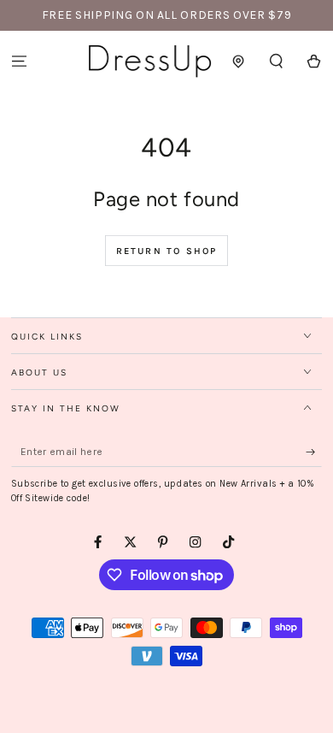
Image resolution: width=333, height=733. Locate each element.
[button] (276, 61)
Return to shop (167, 251)
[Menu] (19, 61)
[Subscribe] (314, 452)
